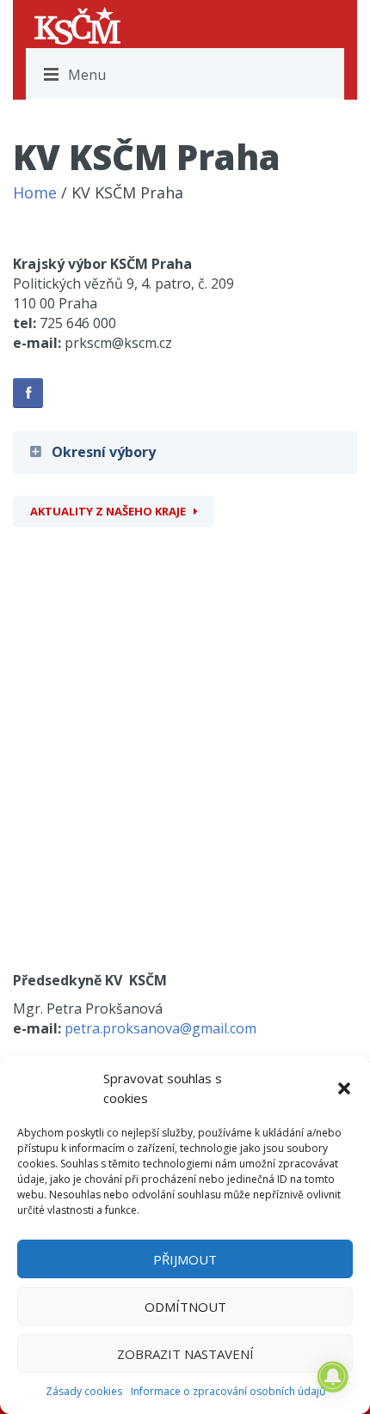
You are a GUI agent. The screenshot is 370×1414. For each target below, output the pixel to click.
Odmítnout (185, 1306)
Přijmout (185, 1259)
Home (35, 192)
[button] (344, 1088)
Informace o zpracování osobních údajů (228, 1391)
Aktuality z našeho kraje (108, 511)
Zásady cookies (84, 1391)
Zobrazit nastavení (185, 1353)
